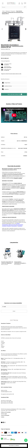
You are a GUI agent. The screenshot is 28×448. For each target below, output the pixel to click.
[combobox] (14, 7)
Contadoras (4, 225)
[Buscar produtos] (25, 7)
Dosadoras (9, 225)
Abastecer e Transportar (10, 11)
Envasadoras (20, 224)
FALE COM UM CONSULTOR (14, 94)
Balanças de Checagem (13, 224)
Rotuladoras (20, 225)
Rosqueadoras (14, 225)
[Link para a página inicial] (3, 11)
